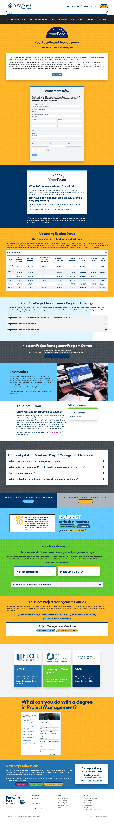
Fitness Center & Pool (89, 805)
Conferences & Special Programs (92, 809)
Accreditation (21, 816)
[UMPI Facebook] (32, 809)
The (86, 807)
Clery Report (28, 816)
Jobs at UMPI (61, 807)
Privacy (34, 816)
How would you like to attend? (38, 104)
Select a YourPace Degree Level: (38, 109)
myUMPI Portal (88, 800)
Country (33, 133)
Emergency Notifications (90, 798)
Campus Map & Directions (64, 803)
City (32, 143)
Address (33, 138)
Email (58, 124)
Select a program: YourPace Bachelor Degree (40, 114)
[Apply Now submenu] (107, 19)
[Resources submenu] (95, 19)
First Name (34, 119)
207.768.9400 (39, 803)
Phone (33, 124)
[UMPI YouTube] (41, 809)
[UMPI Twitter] (35, 809)
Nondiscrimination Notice (11, 816)
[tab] (29, 614)
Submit (34, 155)
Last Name (59, 119)
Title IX (38, 816)
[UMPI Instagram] (38, 809)
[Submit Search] (106, 12)
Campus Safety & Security (91, 803)
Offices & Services (63, 805)
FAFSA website (53, 432)
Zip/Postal (68, 143)
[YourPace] (19, 6)
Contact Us (34, 806)
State (50, 143)
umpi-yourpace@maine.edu (91, 776)
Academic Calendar (63, 798)
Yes (33, 130)
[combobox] (57, 13)
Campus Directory (62, 800)
